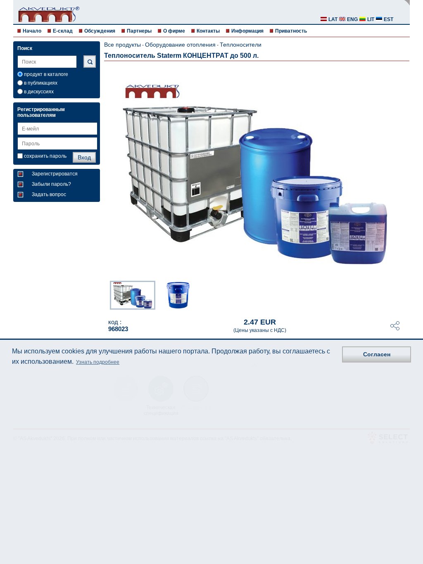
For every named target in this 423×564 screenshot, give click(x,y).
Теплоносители (240, 44)
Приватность (291, 31)
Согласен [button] (376, 354)
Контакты (208, 31)
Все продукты (122, 44)
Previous (106, 294)
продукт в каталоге (46, 74)
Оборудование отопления (180, 44)
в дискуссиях (39, 92)
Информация (247, 31)
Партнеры (139, 31)
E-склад (63, 31)
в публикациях (40, 83)
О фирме (174, 31)
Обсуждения (99, 31)
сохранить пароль (45, 156)
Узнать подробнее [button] (97, 362)
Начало (32, 31)
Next (404, 294)
